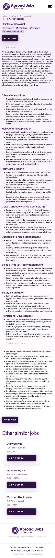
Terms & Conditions (34, 554)
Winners (31, 536)
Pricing (16, 536)
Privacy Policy (18, 554)
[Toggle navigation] (50, 6)
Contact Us (41, 536)
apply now (10, 38)
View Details (16, 458)
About (23, 536)
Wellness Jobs (26, 16)
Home (4, 16)
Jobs (13, 16)
